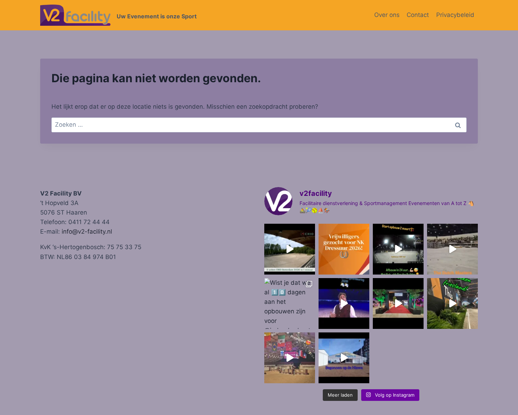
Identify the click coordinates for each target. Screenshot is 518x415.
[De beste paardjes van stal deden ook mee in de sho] (344, 303)
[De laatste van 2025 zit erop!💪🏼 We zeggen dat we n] (398, 303)
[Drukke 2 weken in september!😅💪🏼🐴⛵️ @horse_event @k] (344, 357)
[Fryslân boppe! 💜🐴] (452, 303)
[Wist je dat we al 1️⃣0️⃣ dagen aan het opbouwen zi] (289, 303)
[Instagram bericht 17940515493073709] (289, 357)
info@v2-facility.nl (87, 231)
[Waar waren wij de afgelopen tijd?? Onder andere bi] (289, 249)
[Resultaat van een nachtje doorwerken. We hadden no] (452, 249)
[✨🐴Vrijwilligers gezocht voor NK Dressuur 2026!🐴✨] (344, 249)
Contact (418, 14)
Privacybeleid (455, 14)
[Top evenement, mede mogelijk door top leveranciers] (398, 249)
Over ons (387, 14)
